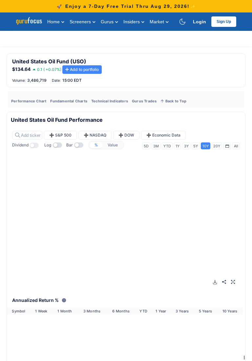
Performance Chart (28, 101)
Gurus (108, 21)
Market (157, 21)
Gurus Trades (144, 101)
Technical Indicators (109, 101)
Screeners (81, 21)
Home (54, 21)
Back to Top (175, 101)
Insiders (132, 21)
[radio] (96, 145)
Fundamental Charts (68, 101)
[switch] (36, 145)
